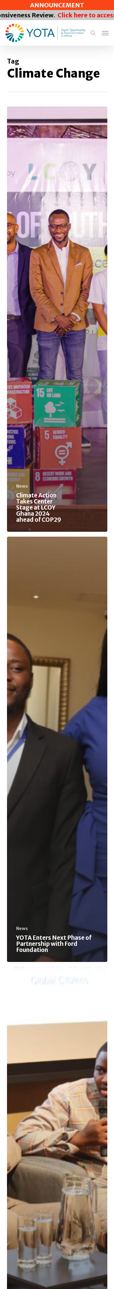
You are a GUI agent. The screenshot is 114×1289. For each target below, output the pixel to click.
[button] (105, 33)
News (22, 486)
